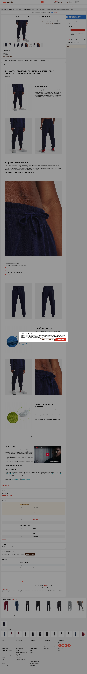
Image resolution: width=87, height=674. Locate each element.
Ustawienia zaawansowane (47, 339)
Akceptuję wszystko (61, 339)
